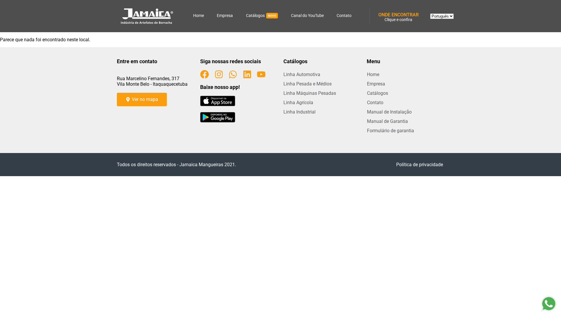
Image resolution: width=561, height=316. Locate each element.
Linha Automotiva (301, 74)
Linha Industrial (299, 112)
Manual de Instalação (389, 112)
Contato (344, 15)
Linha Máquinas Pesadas (309, 93)
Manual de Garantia (387, 121)
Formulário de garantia (390, 130)
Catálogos (261, 15)
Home (198, 15)
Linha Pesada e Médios (307, 84)
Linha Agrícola (298, 102)
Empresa (225, 15)
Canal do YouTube (307, 15)
